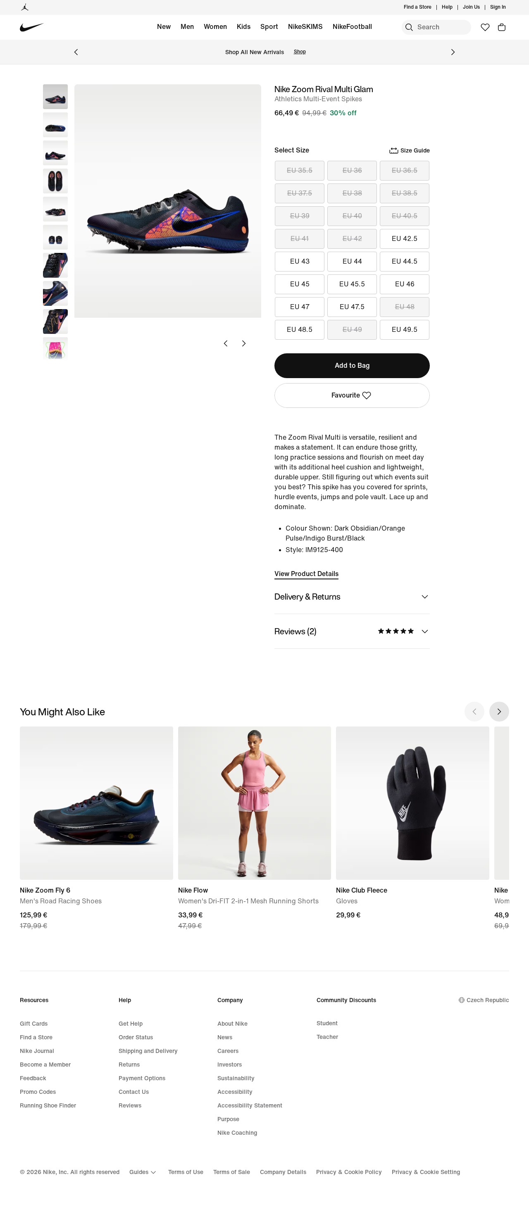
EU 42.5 (404, 238)
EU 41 (300, 238)
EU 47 (300, 306)
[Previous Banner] (76, 52)
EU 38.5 (404, 193)
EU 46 (405, 284)
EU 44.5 (404, 261)
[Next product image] (243, 343)
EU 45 (300, 284)
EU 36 (352, 170)
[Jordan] (25, 7)
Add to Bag (352, 365)
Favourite (345, 395)
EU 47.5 (352, 306)
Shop (300, 52)
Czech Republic (488, 1000)
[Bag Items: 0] (501, 27)
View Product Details (306, 573)
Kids (243, 26)
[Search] (409, 27)
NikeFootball (352, 26)
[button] (55, 124)
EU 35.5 (299, 170)
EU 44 (352, 261)
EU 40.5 (404, 215)
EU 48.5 (299, 329)
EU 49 (352, 329)
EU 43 (300, 261)
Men (187, 26)
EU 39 (300, 215)
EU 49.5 (404, 329)
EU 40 (352, 215)
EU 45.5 (352, 284)
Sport (269, 26)
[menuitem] (455, 7)
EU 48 (405, 306)
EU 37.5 (299, 193)
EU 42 (352, 238)
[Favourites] (485, 27)
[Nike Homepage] (32, 27)
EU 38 (352, 193)
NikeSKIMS (305, 26)
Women (215, 26)
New (164, 26)
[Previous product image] (225, 343)
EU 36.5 (404, 170)
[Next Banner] (453, 52)
